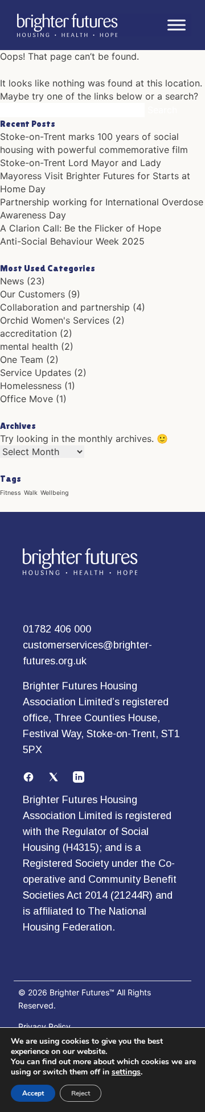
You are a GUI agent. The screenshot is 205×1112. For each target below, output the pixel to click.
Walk (31, 493)
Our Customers (32, 294)
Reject (80, 1093)
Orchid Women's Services (54, 320)
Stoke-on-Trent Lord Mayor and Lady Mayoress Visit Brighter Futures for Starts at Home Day (95, 176)
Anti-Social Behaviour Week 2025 (72, 241)
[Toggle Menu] (176, 25)
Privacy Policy (44, 1026)
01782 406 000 (57, 629)
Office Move (26, 398)
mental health (29, 346)
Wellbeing (54, 493)
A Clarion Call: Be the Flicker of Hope (80, 228)
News (12, 281)
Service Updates (35, 372)
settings (126, 1072)
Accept (33, 1093)
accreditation (28, 333)
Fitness (10, 493)
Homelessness (31, 385)
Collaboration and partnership (65, 307)
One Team (21, 359)
